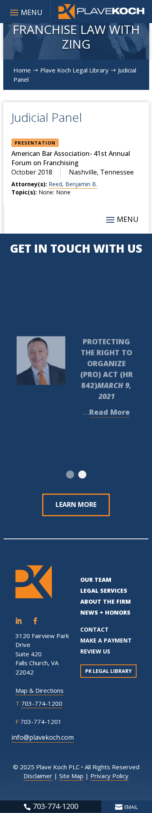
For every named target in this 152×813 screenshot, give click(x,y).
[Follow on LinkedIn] (18, 621)
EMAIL (131, 807)
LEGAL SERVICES (103, 590)
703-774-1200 (41, 703)
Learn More (76, 504)
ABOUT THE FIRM (105, 601)
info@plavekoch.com (42, 737)
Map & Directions (39, 690)
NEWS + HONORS (105, 612)
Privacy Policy (109, 776)
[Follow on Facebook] (35, 621)
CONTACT (94, 629)
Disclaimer (38, 776)
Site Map (71, 776)
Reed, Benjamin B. (73, 184)
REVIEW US (95, 651)
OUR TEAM (95, 579)
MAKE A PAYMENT (106, 640)
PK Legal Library (108, 671)
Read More (109, 409)
